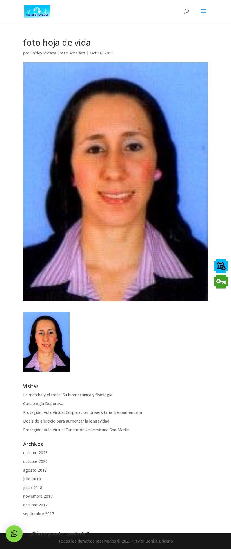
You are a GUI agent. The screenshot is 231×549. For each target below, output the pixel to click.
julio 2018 (32, 479)
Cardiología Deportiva (43, 403)
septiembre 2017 (38, 513)
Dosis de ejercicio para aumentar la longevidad (66, 421)
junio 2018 (32, 487)
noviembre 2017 (38, 496)
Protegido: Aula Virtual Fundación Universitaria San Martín (76, 429)
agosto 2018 (35, 470)
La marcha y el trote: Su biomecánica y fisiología (67, 394)
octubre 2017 (35, 505)
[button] (14, 533)
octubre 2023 (35, 452)
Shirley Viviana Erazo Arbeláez (57, 53)
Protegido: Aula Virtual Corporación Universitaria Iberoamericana (82, 412)
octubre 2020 (35, 461)
